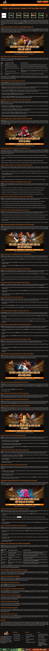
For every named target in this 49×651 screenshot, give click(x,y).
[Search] (47, 5)
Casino (21, 4)
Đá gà (32, 4)
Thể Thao (17, 4)
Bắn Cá (28, 4)
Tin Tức (35, 4)
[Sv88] (5, 2)
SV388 (13, 4)
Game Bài (25, 4)
